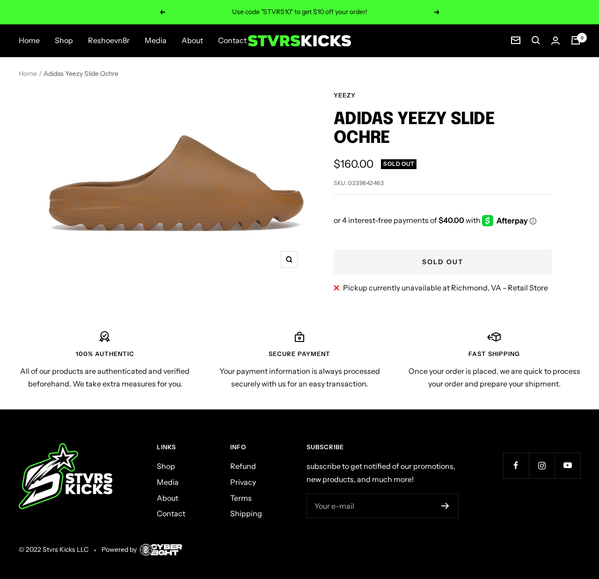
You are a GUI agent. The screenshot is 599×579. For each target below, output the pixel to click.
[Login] (555, 41)
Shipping (246, 513)
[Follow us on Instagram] (542, 465)
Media (156, 40)
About (192, 40)
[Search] (536, 40)
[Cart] (575, 40)
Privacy (243, 482)
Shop (64, 40)
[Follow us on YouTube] (567, 465)
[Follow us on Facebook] (516, 465)
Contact (232, 40)
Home (29, 40)
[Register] (445, 506)
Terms (241, 498)
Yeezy (345, 95)
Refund (243, 466)
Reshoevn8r (109, 40)
